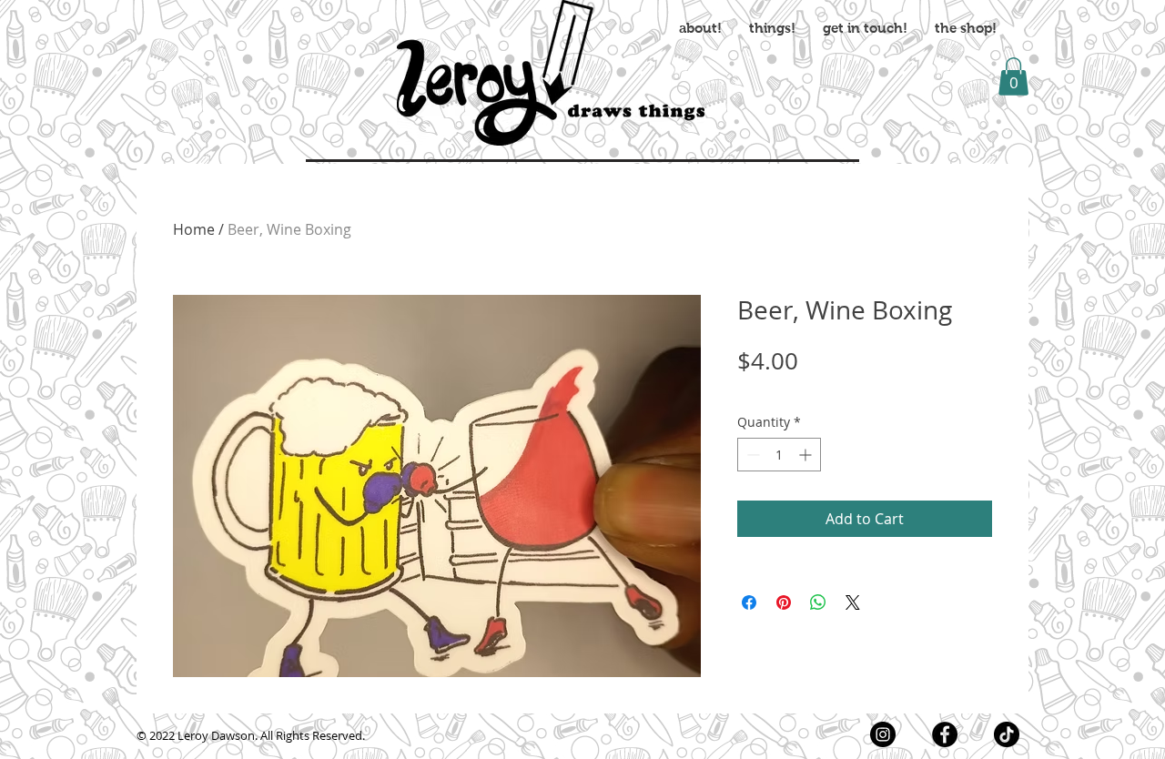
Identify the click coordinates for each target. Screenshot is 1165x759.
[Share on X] (853, 602)
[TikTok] (1006, 734)
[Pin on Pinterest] (784, 602)
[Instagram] (883, 734)
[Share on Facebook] (749, 602)
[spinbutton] (779, 455)
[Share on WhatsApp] (818, 602)
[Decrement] (751, 455)
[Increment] (806, 455)
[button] (1013, 76)
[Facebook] (944, 734)
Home (194, 229)
